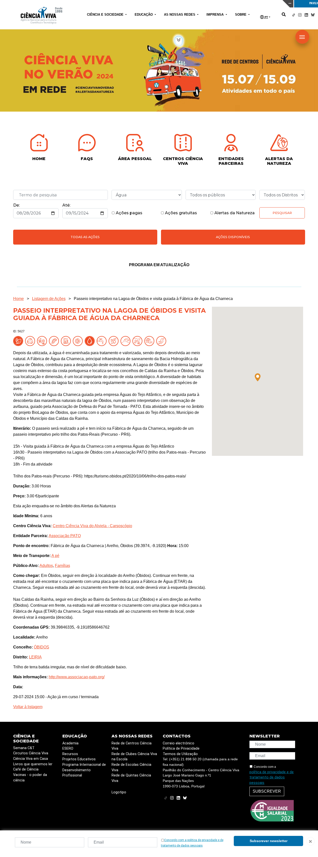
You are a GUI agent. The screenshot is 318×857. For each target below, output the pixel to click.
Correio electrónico (178, 743)
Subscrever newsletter (268, 841)
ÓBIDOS (41, 647)
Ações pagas (128, 213)
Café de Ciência (26, 769)
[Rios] (162, 341)
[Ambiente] (31, 341)
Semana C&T (24, 748)
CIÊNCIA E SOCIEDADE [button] (105, 14)
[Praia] (150, 341)
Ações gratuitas (180, 213)
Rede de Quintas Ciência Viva (131, 778)
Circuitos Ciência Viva (30, 753)
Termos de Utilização (180, 754)
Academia (70, 743)
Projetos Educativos (79, 759)
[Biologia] (55, 341)
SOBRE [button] (241, 14)
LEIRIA (35, 657)
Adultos (46, 565)
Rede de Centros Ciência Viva (132, 746)
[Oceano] (138, 341)
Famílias (62, 565)
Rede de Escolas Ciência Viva (131, 767)
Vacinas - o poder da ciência (30, 777)
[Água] (103, 341)
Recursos (70, 754)
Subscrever (267, 791)
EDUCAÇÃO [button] (144, 14)
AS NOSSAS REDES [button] (180, 14)
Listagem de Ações (49, 299)
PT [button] (266, 17)
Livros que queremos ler (32, 764)
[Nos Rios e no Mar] (91, 341)
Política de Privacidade (181, 748)
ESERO (67, 748)
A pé (55, 556)
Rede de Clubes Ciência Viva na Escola (134, 757)
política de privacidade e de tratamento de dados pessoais (271, 777)
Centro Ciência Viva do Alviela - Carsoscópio (92, 526)
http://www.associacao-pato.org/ (77, 677)
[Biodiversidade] (43, 341)
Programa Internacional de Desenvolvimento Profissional (84, 770)
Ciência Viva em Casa (30, 759)
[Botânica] (67, 341)
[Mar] (126, 341)
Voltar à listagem (27, 707)
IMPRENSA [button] (215, 14)
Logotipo (119, 792)
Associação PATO (65, 536)
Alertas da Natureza (234, 213)
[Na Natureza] (19, 341)
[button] (258, 377)
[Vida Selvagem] (79, 341)
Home (18, 299)
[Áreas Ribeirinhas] (114, 341)
